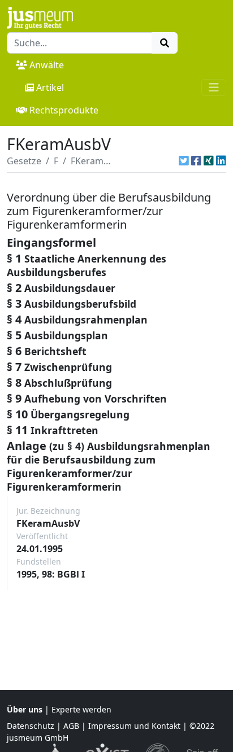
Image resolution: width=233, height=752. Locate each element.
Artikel (50, 87)
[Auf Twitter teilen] (184, 161)
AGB (71, 725)
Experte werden (81, 709)
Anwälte (46, 65)
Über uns (24, 709)
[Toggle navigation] (213, 87)
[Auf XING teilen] (209, 161)
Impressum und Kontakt (134, 725)
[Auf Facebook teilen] (196, 161)
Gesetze (24, 161)
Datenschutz (30, 725)
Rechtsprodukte (63, 110)
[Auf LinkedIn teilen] (221, 161)
